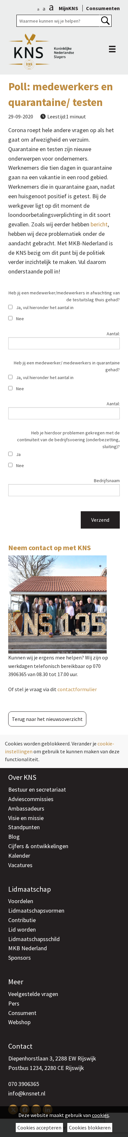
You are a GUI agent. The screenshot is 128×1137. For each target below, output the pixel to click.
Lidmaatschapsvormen (36, 910)
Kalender (19, 855)
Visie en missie (26, 818)
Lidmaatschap (29, 889)
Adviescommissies (30, 799)
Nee (20, 319)
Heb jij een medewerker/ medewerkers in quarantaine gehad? (67, 366)
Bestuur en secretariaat (37, 789)
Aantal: (113, 334)
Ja (18, 454)
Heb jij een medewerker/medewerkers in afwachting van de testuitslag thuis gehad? (64, 296)
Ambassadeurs (26, 808)
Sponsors (19, 957)
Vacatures (20, 865)
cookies (100, 1115)
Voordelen (20, 901)
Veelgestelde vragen (33, 994)
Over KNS (22, 777)
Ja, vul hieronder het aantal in (45, 307)
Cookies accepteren (39, 1127)
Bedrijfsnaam (107, 480)
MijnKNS (68, 8)
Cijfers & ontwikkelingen (38, 846)
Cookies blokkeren (90, 1127)
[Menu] (111, 49)
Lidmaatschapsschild (34, 939)
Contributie (22, 920)
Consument (22, 1013)
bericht (99, 224)
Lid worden (22, 929)
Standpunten (24, 827)
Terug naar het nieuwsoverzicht (47, 719)
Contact (20, 1046)
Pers (13, 1003)
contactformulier (77, 689)
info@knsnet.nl (26, 1093)
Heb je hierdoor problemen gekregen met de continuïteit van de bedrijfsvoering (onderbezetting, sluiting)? (68, 439)
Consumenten (103, 8)
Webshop (19, 1022)
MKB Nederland (27, 948)
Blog (14, 836)
